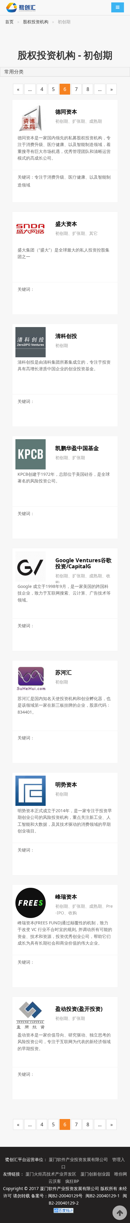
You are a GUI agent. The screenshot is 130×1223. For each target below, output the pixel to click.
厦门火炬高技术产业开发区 (51, 1174)
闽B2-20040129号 (65, 1196)
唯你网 (120, 1174)
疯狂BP (72, 1181)
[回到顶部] (119, 1212)
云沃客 (55, 1181)
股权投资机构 (35, 21)
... (30, 89)
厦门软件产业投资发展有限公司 (79, 1159)
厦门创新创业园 (95, 1174)
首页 (9, 21)
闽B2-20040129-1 (103, 1196)
